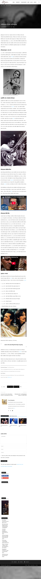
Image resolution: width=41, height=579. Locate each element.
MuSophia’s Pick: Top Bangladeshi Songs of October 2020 (21, 395)
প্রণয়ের (5, 184)
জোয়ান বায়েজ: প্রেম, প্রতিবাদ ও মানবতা (5, 510)
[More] (21, 387)
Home (2, 5)
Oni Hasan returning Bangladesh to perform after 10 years (5, 531)
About (28, 2)
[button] (39, 2)
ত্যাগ (13, 118)
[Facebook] (9, 411)
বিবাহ (11, 191)
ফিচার (4, 5)
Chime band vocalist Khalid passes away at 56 (5, 541)
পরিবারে (12, 56)
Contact (35, 2)
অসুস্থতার (11, 180)
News (13, 2)
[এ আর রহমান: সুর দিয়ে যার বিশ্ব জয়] (14, 421)
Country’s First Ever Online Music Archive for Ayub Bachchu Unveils (7, 395)
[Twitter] (11, 411)
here (14, 408)
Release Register (23, 2)
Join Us (31, 2)
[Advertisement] (13, 31)
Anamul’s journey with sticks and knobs (5, 555)
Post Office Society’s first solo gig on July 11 (5, 521)
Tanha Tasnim (5, 512)
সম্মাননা (25, 280)
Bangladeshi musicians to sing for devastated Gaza (5, 551)
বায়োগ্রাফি (4, 22)
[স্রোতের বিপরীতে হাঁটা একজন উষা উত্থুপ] (23, 421)
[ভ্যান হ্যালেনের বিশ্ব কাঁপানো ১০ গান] (5, 421)
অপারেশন (20, 351)
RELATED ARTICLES (4, 416)
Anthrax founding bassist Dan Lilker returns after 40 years (5, 537)
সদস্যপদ (13, 106)
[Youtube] (13, 411)
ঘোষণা (11, 278)
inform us (9, 377)
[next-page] (3, 429)
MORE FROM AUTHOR (13, 416)
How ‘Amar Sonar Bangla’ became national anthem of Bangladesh (5, 526)
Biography (18, 2)
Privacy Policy (33, 565)
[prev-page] (1, 429)
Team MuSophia (4, 26)
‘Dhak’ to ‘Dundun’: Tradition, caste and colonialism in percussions (5, 546)
